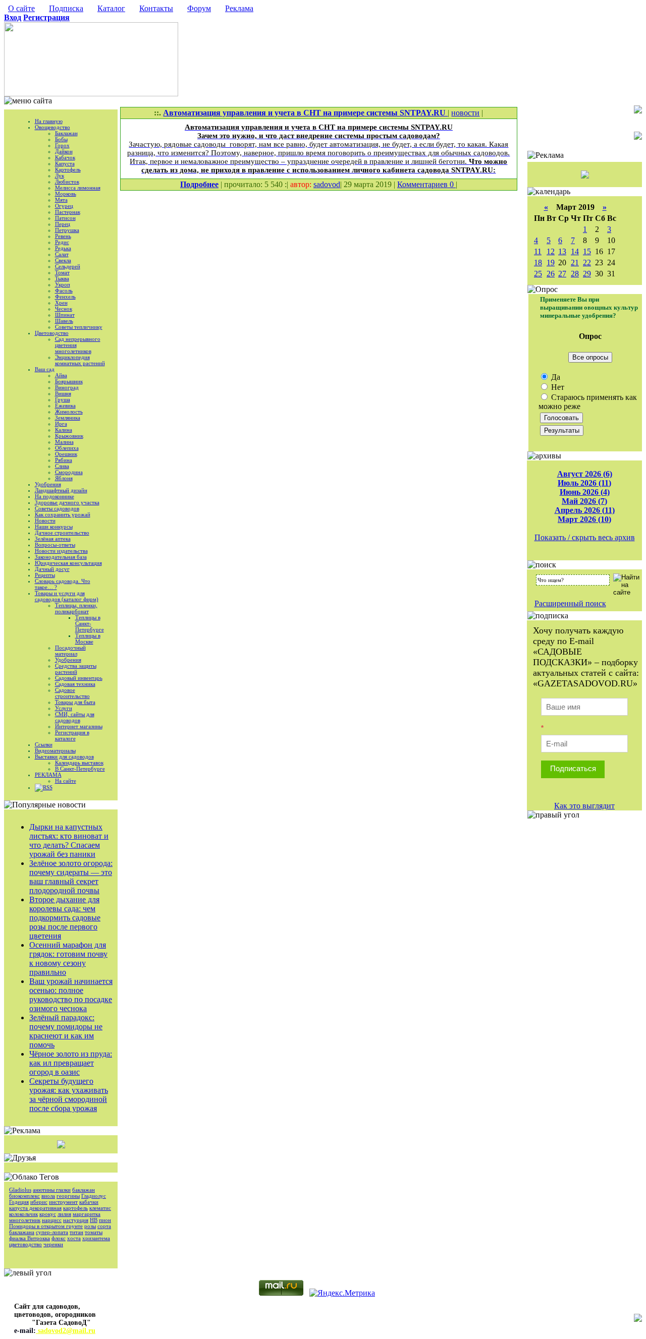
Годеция (19, 1202)
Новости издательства (61, 551)
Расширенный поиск (570, 603)
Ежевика (65, 405)
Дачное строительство (62, 533)
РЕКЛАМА (48, 775)
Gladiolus (20, 1190)
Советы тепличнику (78, 327)
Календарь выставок (79, 763)
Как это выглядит (584, 805)
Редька (63, 248)
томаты (93, 1232)
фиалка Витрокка (29, 1238)
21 (575, 262)
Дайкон (64, 151)
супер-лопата (52, 1232)
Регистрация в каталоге (72, 735)
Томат (62, 272)
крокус (47, 1214)
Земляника (67, 418)
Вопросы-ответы (55, 545)
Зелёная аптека (53, 539)
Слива (62, 466)
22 (587, 262)
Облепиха (67, 448)
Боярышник (69, 381)
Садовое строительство (72, 693)
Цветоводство (52, 333)
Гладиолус (93, 1196)
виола (48, 1196)
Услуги (63, 708)
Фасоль (64, 290)
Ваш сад (45, 369)
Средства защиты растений (75, 669)
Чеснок (63, 309)
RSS (47, 787)
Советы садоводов (57, 508)
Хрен (61, 303)
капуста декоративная (35, 1208)
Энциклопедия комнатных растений (80, 360)
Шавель (64, 321)
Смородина (69, 472)
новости (465, 112)
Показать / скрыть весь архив (584, 537)
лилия (64, 1214)
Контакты (156, 8)
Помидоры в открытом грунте (46, 1226)
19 (551, 262)
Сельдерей (67, 266)
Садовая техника (75, 684)
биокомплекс (24, 1196)
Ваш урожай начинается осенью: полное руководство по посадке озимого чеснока (71, 995)
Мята (61, 200)
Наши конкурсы (54, 526)
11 (538, 251)
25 (538, 273)
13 (562, 251)
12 (551, 251)
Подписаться (573, 768)
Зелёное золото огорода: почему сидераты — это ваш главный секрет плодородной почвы (71, 877)
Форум (199, 8)
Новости (45, 520)
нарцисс (52, 1220)
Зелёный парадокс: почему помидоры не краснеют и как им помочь (65, 1031)
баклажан (83, 1190)
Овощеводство (52, 127)
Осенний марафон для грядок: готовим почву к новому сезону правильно (68, 958)
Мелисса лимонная (77, 188)
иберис (38, 1202)
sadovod (326, 184)
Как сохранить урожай (62, 514)
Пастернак (67, 212)
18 (538, 262)
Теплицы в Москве (87, 638)
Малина (64, 442)
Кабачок (65, 157)
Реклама (239, 8)
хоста (74, 1238)
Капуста (65, 163)
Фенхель (65, 297)
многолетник (24, 1220)
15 (587, 251)
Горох (62, 145)
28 (575, 273)
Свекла (63, 260)
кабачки (88, 1202)
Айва (61, 375)
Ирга (61, 424)
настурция (75, 1220)
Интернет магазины (78, 726)
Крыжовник (69, 436)
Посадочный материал (70, 651)
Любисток (67, 182)
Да (554, 377)
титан (76, 1232)
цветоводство (25, 1244)
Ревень (63, 236)
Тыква (62, 278)
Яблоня (64, 478)
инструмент (63, 1202)
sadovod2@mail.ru (65, 1330)
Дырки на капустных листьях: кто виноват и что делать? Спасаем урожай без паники (69, 840)
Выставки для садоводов (64, 756)
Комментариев (423, 184)
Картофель (68, 169)
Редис (62, 242)
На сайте (65, 781)
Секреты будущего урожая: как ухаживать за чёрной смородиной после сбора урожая (68, 1095)
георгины (68, 1196)
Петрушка (67, 230)
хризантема (96, 1238)
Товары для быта (75, 702)
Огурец (64, 206)
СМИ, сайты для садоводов (74, 717)
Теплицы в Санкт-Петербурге (89, 623)
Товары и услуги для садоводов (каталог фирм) (66, 596)
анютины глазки (52, 1190)
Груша (62, 399)
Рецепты (45, 575)
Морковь (65, 194)
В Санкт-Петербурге (80, 769)
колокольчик (23, 1214)
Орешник (66, 454)
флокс (58, 1238)
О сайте (21, 8)
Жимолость (69, 412)
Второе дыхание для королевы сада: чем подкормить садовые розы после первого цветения (64, 917)
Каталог (111, 8)
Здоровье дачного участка (67, 502)
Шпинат (65, 315)
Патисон (65, 218)
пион (105, 1220)
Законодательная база (61, 557)
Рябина (63, 460)
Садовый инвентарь (78, 678)
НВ (93, 1220)
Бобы (61, 139)
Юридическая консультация (68, 563)
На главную (49, 121)
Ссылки (43, 744)
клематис (100, 1208)
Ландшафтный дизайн (61, 490)
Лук (59, 175)
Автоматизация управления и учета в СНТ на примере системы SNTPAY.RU (305, 112)
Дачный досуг (52, 569)
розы (90, 1226)
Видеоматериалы (55, 750)
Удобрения (48, 484)
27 (562, 273)
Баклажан (66, 133)
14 (575, 251)
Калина (63, 430)
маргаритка (86, 1214)
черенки (53, 1244)
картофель (75, 1208)
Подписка (66, 8)
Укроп (62, 284)
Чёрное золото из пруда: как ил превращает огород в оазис (70, 1063)
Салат (62, 254)
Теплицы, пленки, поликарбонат (76, 608)
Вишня (63, 393)
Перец (62, 224)
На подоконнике (54, 496)
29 (587, 273)
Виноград (67, 387)
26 (551, 273)
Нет (556, 387)
